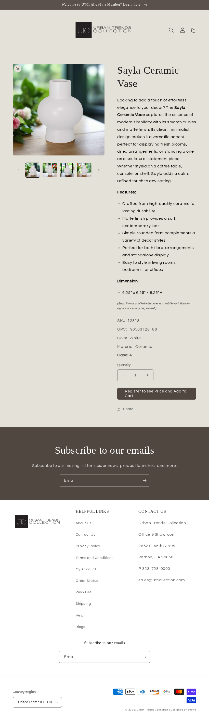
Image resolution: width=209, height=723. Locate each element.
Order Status (87, 581)
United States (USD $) (35, 702)
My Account (86, 569)
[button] (15, 30)
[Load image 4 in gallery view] (84, 170)
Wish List (83, 592)
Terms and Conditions (95, 558)
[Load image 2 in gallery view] (50, 170)
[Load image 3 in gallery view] (67, 170)
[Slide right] (98, 170)
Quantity (123, 365)
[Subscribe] (144, 481)
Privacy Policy (88, 546)
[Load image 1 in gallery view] (32, 170)
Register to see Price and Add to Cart (155, 393)
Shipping (83, 604)
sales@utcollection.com (161, 580)
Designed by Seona (183, 709)
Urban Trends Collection (152, 709)
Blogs (80, 627)
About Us (84, 523)
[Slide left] (18, 170)
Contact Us (86, 534)
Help (80, 615)
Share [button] (128, 409)
